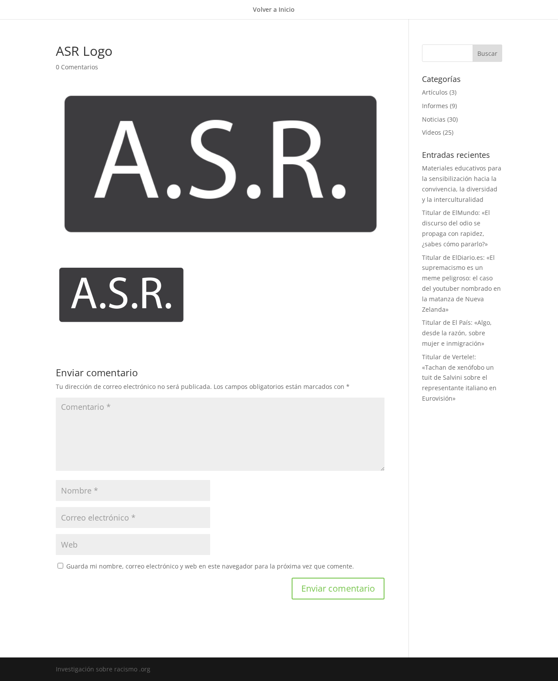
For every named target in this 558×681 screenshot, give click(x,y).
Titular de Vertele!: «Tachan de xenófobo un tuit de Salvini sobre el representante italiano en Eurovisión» (459, 377)
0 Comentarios (77, 67)
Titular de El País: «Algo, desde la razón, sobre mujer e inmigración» (457, 332)
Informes (435, 106)
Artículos (435, 92)
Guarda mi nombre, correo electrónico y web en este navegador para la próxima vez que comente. (210, 566)
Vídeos (431, 132)
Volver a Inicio (274, 10)
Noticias (434, 119)
